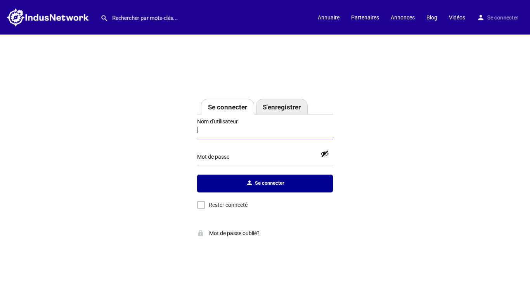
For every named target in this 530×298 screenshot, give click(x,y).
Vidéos (457, 17)
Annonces (403, 17)
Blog (431, 17)
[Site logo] (50, 17)
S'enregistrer (282, 107)
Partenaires (365, 17)
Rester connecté (228, 205)
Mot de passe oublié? (234, 233)
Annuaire (328, 17)
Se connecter (502, 17)
